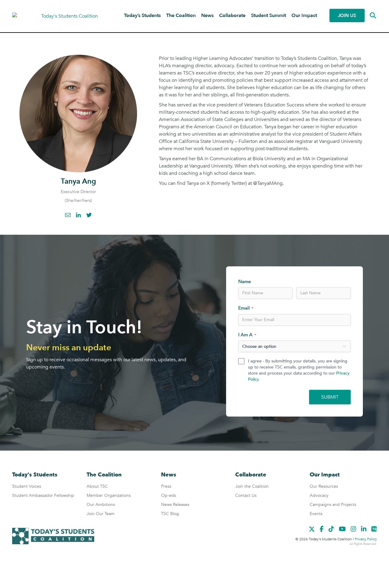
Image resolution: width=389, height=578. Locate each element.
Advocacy (319, 495)
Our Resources (324, 486)
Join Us (347, 15)
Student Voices (26, 486)
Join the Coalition (252, 486)
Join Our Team (101, 514)
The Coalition (181, 15)
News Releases (175, 504)
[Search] (368, 15)
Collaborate (232, 15)
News (207, 15)
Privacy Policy (366, 539)
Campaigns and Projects (333, 504)
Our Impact (304, 15)
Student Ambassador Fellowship (43, 495)
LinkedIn (78, 215)
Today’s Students (142, 15)
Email (68, 215)
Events (316, 514)
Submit (330, 397)
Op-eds (168, 495)
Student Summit (268, 15)
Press (166, 486)
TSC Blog (170, 514)
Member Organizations (109, 495)
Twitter (89, 215)
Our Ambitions (101, 504)
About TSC (97, 486)
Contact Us (245, 495)
